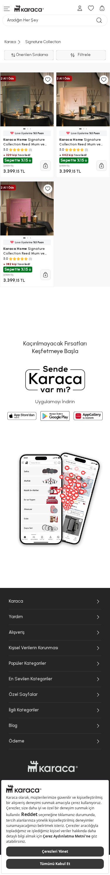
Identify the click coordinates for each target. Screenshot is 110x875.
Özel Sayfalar (23, 694)
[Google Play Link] (55, 416)
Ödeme (16, 741)
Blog (13, 725)
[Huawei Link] (88, 416)
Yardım (16, 616)
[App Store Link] (21, 416)
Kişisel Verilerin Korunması (33, 647)
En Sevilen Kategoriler (30, 678)
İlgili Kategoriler (24, 710)
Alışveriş (16, 632)
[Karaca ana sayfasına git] (53, 766)
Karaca (16, 601)
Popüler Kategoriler (27, 663)
